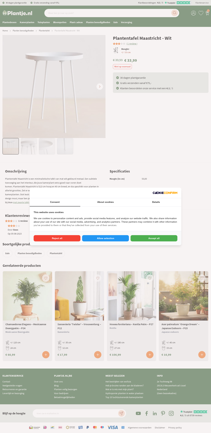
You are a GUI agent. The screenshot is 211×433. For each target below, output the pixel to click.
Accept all (154, 238)
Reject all (57, 238)
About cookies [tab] (105, 202)
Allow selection (105, 238)
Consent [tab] (55, 202)
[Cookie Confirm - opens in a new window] (165, 193)
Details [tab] (156, 202)
